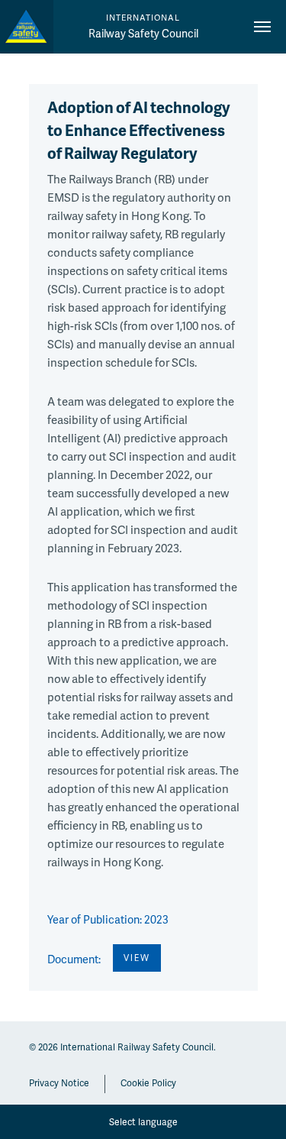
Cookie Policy (148, 1082)
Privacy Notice (59, 1082)
